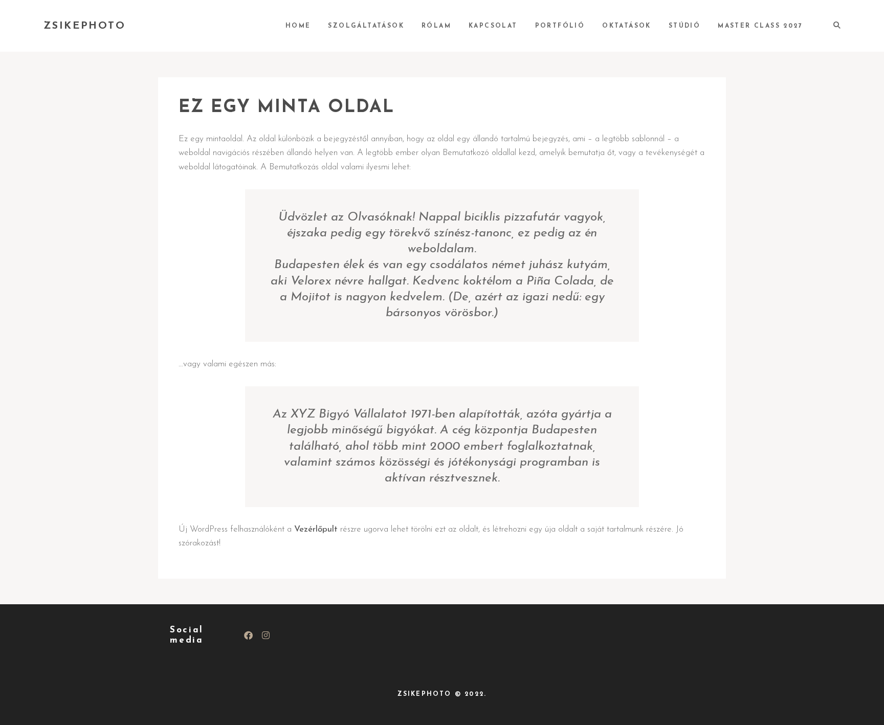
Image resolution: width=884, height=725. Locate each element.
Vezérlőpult (316, 529)
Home (298, 26)
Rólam (436, 26)
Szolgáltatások (366, 26)
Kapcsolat (493, 26)
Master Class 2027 (760, 26)
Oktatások (626, 26)
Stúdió (684, 26)
